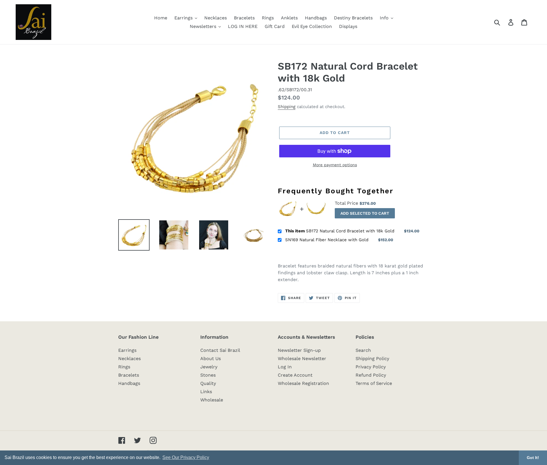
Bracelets (128, 375)
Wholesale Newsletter (302, 358)
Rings (124, 366)
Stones (208, 375)
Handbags (129, 383)
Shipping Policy (372, 358)
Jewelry (208, 366)
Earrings (127, 350)
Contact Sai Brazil (220, 350)
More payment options (335, 165)
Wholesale (211, 400)
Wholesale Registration (303, 383)
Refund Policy (371, 375)
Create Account (295, 375)
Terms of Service (374, 383)
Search (363, 350)
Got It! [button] (533, 457)
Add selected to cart (364, 213)
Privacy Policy (371, 366)
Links (206, 391)
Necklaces (129, 358)
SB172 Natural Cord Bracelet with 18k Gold (339, 230)
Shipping (286, 106)
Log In (285, 366)
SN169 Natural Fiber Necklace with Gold (326, 239)
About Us (210, 358)
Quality (208, 383)
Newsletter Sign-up (299, 350)
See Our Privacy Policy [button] (185, 457)
